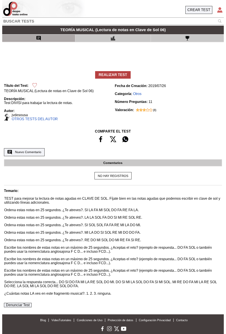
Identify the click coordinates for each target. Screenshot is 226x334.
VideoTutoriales (61, 320)
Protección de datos (120, 320)
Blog (43, 320)
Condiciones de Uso (89, 320)
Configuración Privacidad (155, 320)
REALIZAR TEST (113, 75)
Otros (137, 94)
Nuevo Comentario (28, 152)
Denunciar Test (18, 305)
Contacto (182, 320)
